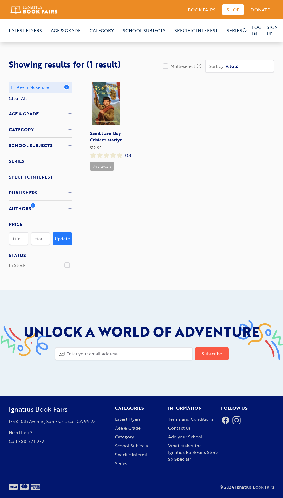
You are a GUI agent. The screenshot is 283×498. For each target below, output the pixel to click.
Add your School (185, 437)
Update (62, 238)
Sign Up (272, 30)
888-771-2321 (32, 441)
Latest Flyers (25, 30)
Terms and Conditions (190, 419)
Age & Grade (66, 30)
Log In (256, 30)
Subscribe (212, 353)
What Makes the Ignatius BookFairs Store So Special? (193, 452)
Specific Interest (196, 30)
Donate (260, 9)
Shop (233, 9)
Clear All (18, 98)
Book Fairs (202, 9)
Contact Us (179, 428)
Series (234, 30)
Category (102, 30)
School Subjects (144, 30)
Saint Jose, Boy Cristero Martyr (106, 136)
